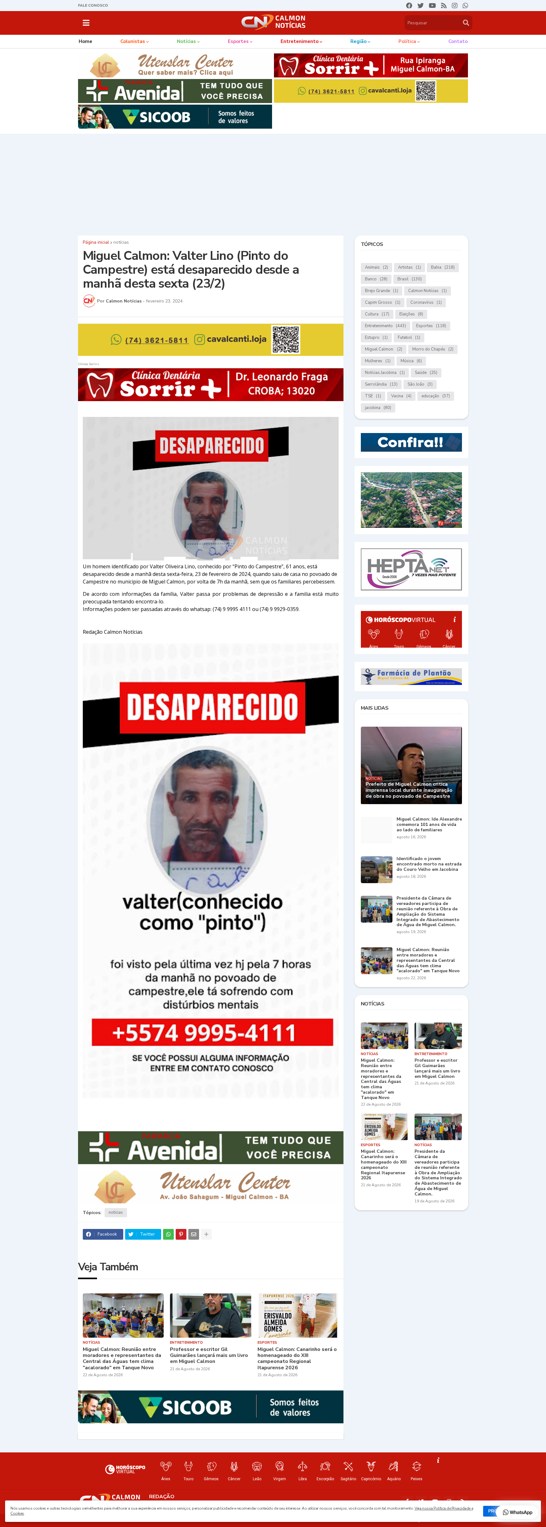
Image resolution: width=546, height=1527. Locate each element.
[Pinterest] (181, 1234)
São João (420, 384)
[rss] (444, 5)
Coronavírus (426, 302)
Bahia (443, 267)
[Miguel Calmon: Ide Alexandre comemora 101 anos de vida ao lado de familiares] (376, 830)
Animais (376, 267)
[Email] (193, 1234)
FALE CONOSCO (93, 5)
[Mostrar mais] (206, 1234)
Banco (376, 279)
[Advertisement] (273, 183)
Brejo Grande (381, 291)
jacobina (378, 408)
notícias (121, 242)
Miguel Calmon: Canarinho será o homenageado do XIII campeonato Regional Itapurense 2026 (297, 1359)
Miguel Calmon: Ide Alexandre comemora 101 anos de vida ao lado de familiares (429, 825)
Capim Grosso (382, 302)
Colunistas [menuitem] (132, 41)
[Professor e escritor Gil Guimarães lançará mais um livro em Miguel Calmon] (210, 1315)
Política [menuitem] (407, 41)
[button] (86, 22)
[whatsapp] (465, 5)
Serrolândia (381, 384)
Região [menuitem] (358, 41)
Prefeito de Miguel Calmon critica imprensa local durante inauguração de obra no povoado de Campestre (409, 790)
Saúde (426, 373)
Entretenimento (385, 326)
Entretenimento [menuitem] (299, 41)
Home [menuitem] (85, 41)
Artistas (409, 267)
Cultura (377, 314)
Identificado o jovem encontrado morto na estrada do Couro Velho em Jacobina (429, 864)
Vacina (401, 396)
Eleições (411, 314)
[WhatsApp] (168, 1234)
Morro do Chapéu (432, 349)
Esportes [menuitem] (238, 41)
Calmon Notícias (427, 291)
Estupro (376, 337)
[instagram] (455, 5)
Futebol (409, 337)
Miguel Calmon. (383, 349)
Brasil (409, 279)
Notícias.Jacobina (385, 373)
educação (436, 396)
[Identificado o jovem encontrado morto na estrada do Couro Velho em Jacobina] (376, 869)
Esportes (431, 326)
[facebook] (409, 5)
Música (411, 361)
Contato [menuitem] (458, 41)
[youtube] (432, 5)
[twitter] (420, 5)
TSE (373, 396)
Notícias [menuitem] (186, 41)
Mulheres (378, 361)
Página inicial (96, 242)
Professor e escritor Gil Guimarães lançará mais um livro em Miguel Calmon (209, 1356)
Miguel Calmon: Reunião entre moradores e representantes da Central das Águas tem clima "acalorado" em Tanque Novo (122, 1359)
